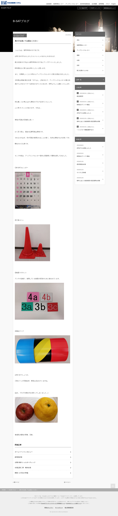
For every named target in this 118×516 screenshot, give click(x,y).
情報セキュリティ (48, 507)
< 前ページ (16, 482)
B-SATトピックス (95, 8)
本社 (78, 40)
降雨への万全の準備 (21, 473)
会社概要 (94, 4)
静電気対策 (18, 457)
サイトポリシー (59, 507)
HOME (4, 489)
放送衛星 (49, 4)
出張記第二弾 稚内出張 (23, 467)
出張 (78, 60)
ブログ (108, 4)
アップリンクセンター (72, 4)
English (113, 4)
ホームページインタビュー (24, 452)
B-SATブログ (12, 489)
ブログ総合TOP (83, 8)
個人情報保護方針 (69, 507)
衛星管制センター (58, 4)
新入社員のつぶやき (19, 36)
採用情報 (101, 4)
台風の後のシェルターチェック (25, 462)
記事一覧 (78, 79)
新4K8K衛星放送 (85, 4)
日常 (78, 65)
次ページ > (67, 482)
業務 (78, 55)
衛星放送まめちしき (109, 8)
